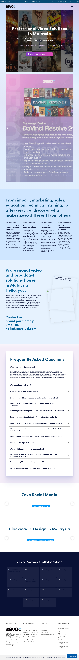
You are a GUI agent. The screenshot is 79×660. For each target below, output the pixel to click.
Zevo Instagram (63, 634)
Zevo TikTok (63, 636)
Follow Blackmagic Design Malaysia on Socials (41, 540)
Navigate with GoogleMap (10, 645)
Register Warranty (45, 632)
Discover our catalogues (38, 54)
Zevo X (61, 639)
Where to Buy (44, 630)
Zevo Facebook (63, 631)
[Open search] (42, 6)
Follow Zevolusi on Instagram (40, 506)
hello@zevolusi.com (64, 628)
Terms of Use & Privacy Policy (47, 634)
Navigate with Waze (12, 642)
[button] (7, 128)
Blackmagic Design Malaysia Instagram (63, 646)
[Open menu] (71, 6)
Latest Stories (44, 628)
